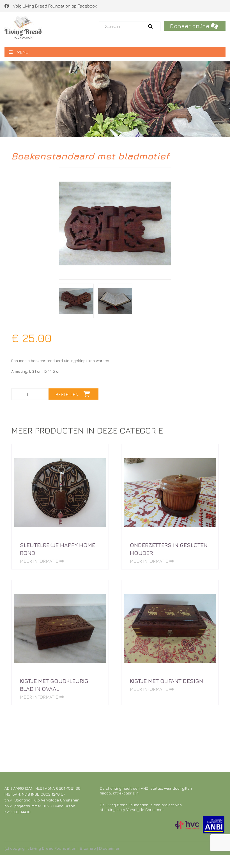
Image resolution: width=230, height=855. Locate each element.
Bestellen (67, 394)
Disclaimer (109, 848)
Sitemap (88, 848)
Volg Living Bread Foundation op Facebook (54, 5)
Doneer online (190, 26)
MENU (23, 52)
